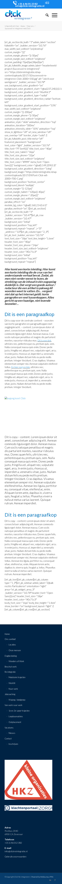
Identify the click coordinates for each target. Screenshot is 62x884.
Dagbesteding (11, 656)
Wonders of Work (16, 661)
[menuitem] (45, 15)
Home (7, 634)
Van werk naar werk (13, 705)
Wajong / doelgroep (17, 699)
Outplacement (15, 722)
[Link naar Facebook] (55, 880)
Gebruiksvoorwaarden (15, 856)
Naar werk (13, 689)
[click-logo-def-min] (26, 15)
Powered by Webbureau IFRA (42, 877)
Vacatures (9, 727)
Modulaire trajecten (17, 677)
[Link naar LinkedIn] (50, 880)
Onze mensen (15, 650)
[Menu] (53, 15)
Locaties (12, 644)
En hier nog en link (20, 367)
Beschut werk (11, 666)
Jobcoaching (10, 694)
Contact (8, 738)
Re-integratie (10, 672)
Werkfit (12, 683)
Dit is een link (44, 340)
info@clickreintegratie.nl (16, 851)
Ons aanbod (10, 639)
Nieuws (12, 733)
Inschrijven (13, 744)
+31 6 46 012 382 (13, 842)
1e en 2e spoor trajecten (19, 710)
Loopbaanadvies (16, 716)
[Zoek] (45, 15)
